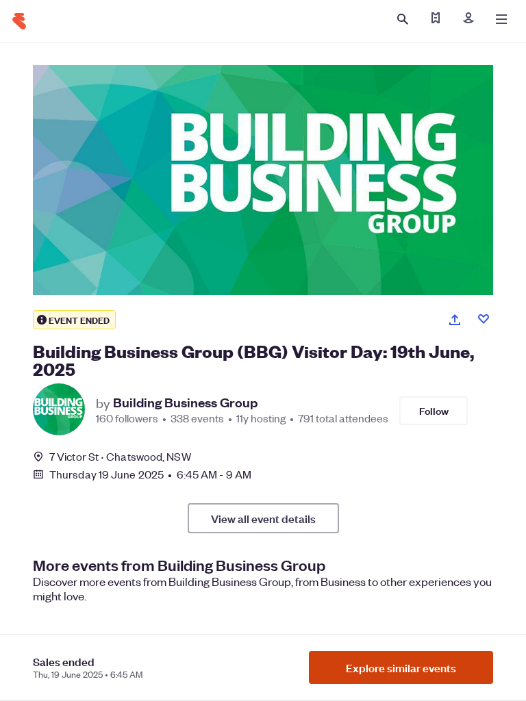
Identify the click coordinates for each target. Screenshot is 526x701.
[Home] (19, 21)
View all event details (263, 518)
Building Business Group (185, 402)
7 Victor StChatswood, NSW (120, 456)
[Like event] (483, 319)
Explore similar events (401, 667)
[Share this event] (454, 319)
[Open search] (402, 19)
